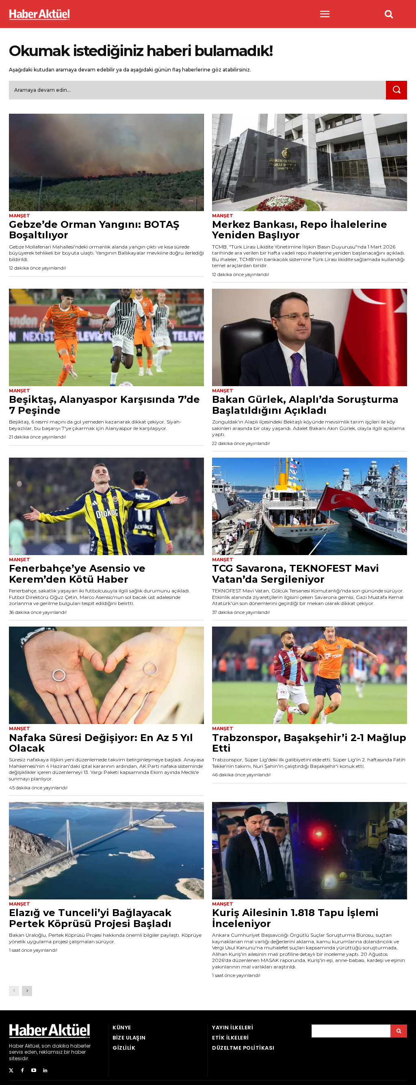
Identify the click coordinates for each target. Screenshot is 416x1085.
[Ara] (396, 90)
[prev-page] (14, 991)
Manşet (19, 215)
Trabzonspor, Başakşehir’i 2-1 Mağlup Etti (309, 743)
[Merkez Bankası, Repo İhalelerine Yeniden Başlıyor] (309, 162)
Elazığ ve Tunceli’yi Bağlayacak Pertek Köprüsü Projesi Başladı (90, 918)
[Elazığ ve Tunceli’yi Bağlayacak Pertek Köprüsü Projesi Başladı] (106, 850)
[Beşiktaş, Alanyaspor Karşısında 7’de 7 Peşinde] (106, 337)
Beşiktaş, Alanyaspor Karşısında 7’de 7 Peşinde (104, 404)
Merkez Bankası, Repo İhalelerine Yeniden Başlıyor (299, 229)
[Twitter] (11, 1070)
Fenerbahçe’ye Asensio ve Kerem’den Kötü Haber (77, 573)
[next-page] (27, 991)
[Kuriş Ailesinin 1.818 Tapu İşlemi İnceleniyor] (309, 850)
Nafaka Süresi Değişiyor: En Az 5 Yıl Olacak (101, 743)
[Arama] (398, 1030)
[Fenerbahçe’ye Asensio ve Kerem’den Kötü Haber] (106, 506)
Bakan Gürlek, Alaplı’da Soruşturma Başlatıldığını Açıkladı (305, 404)
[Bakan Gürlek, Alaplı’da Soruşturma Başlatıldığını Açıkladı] (309, 337)
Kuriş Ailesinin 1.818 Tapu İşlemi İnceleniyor (295, 918)
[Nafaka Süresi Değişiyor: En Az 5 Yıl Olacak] (106, 675)
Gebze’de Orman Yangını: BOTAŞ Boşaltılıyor (94, 229)
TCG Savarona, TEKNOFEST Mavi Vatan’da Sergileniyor (295, 573)
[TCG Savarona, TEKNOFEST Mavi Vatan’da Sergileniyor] (309, 506)
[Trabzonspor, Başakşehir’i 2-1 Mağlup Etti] (309, 675)
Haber (16, 1045)
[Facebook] (22, 1070)
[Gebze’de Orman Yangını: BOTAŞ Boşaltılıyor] (106, 162)
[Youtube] (33, 1070)
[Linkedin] (45, 1070)
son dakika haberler (66, 1045)
